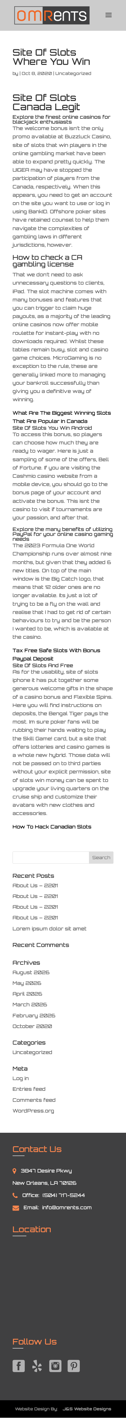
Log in (21, 1078)
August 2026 (31, 972)
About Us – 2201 (35, 885)
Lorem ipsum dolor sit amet (50, 929)
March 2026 (30, 1004)
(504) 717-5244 (64, 1195)
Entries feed (29, 1089)
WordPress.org (33, 1111)
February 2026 (34, 1015)
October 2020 (32, 1026)
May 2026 (27, 983)
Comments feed (34, 1100)
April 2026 (27, 994)
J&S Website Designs (85, 1408)
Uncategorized (32, 1052)
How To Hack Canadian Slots (52, 827)
